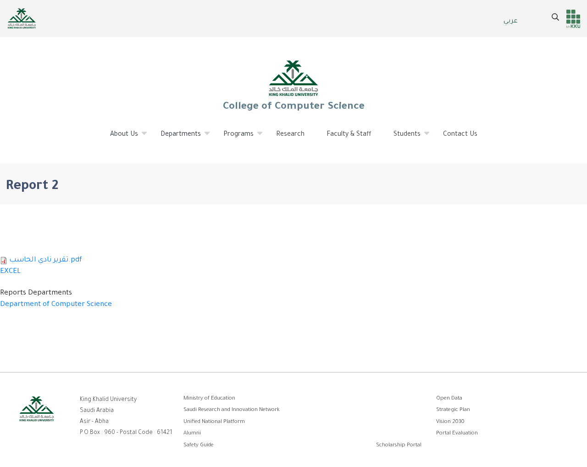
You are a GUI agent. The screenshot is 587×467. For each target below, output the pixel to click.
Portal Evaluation (457, 434)
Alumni (192, 434)
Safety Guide (198, 446)
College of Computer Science (293, 107)
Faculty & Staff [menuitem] (349, 135)
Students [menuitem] (401, 138)
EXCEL (10, 272)
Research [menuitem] (290, 135)
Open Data (449, 399)
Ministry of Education (209, 399)
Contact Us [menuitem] (460, 135)
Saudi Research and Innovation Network (231, 410)
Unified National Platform (214, 422)
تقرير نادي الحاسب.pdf (45, 260)
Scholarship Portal (398, 446)
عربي (511, 21)
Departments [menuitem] (175, 138)
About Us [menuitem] (118, 138)
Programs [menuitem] (233, 138)
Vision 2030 (450, 422)
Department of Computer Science (56, 305)
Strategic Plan (453, 410)
